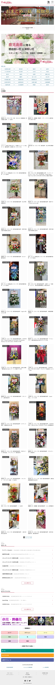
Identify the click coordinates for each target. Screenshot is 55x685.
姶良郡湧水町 (20, 82)
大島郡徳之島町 (8, 69)
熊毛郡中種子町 (8, 82)
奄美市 (21, 74)
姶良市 (47, 69)
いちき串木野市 (8, 71)
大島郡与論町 (34, 82)
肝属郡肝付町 (20, 79)
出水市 (34, 71)
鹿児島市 (21, 69)
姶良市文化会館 (18, 554)
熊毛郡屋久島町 (8, 79)
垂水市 (7, 76)
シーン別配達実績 (46, 667)
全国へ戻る (3, 66)
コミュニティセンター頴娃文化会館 (18, 570)
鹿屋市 (21, 76)
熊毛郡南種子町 (47, 79)
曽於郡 (47, 84)
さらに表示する (27, 583)
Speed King (14, 600)
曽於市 (7, 74)
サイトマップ (45, 674)
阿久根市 (21, 71)
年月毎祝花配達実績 (9, 667)
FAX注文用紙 (27, 674)
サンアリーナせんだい (21, 550)
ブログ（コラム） (10, 673)
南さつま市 (34, 76)
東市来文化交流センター (16, 577)
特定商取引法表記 (45, 673)
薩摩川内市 (47, 74)
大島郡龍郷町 (47, 82)
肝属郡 (34, 84)
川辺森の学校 (14, 566)
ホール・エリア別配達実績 (28, 667)
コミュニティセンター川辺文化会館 (19, 562)
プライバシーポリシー (10, 674)
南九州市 (47, 76)
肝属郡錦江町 (34, 79)
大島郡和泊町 (7, 84)
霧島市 (34, 69)
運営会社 (27, 673)
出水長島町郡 (20, 84)
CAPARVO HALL (17, 596)
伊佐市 (47, 71)
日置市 (34, 74)
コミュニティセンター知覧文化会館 (18, 558)
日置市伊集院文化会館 (15, 574)
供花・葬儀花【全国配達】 (27, 676)
